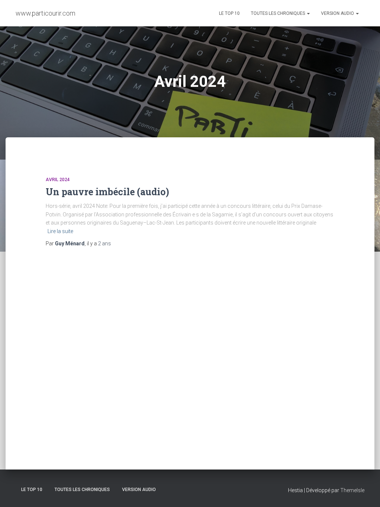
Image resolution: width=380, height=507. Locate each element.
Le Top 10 (229, 13)
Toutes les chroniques (278, 13)
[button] (308, 13)
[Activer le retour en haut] (365, 492)
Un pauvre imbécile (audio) (107, 192)
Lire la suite (60, 231)
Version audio (338, 13)
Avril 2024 (58, 179)
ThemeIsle (352, 490)
